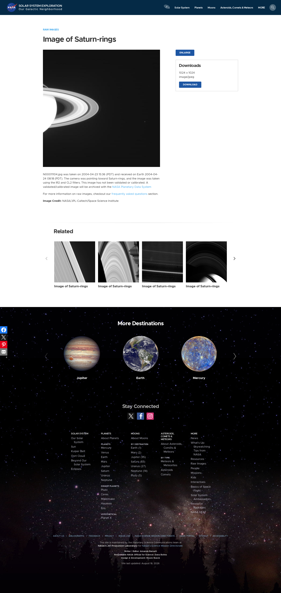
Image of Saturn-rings (71, 286)
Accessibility (220, 536)
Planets (106, 433)
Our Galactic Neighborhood (40, 9)
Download (190, 85)
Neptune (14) (139, 471)
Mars (104, 461)
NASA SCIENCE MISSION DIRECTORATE (155, 536)
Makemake (108, 499)
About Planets (110, 438)
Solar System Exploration (40, 4)
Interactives (198, 482)
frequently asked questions (129, 194)
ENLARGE (185, 53)
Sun (73, 446)
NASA (12, 7)
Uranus (105, 475)
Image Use (124, 536)
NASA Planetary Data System (131, 187)
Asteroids (167, 470)
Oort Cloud (78, 456)
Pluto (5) (136, 475)
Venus (105, 452)
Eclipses (76, 469)
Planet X (106, 518)
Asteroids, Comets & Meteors (167, 436)
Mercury (199, 378)
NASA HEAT (198, 512)
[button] (262, 8)
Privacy (109, 536)
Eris (103, 508)
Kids (193, 477)
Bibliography (76, 536)
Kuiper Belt (78, 451)
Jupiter (82, 378)
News (194, 438)
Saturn (105, 471)
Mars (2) (136, 452)
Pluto (104, 490)
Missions (196, 473)
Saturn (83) (138, 461)
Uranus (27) (138, 466)
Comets (166, 474)
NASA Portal (187, 536)
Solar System (79, 433)
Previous (46, 258)
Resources (197, 459)
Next (234, 258)
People (195, 468)
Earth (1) (136, 448)
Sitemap (203, 536)
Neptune (106, 480)
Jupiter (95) (138, 457)
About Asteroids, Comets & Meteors (171, 448)
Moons (135, 433)
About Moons (139, 438)
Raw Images (51, 30)
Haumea (106, 503)
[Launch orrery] (167, 8)
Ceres (104, 494)
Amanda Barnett (148, 551)
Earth (140, 378)
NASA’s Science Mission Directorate (162, 546)
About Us (58, 536)
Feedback (94, 536)
